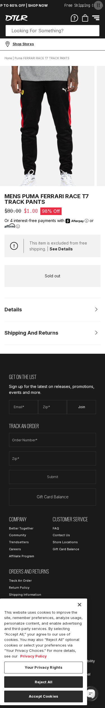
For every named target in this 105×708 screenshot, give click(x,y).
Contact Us (61, 535)
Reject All (43, 682)
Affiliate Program (21, 556)
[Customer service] (74, 17)
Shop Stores (23, 44)
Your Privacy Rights (43, 667)
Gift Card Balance (53, 496)
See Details (61, 248)
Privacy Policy (33, 656)
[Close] (79, 605)
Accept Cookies (43, 696)
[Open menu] (95, 17)
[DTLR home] (16, 18)
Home (8, 58)
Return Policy (19, 588)
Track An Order (20, 581)
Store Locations (65, 542)
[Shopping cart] (85, 18)
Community (17, 535)
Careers (15, 549)
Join (81, 407)
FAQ (56, 528)
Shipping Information (25, 595)
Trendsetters (19, 542)
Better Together (21, 528)
